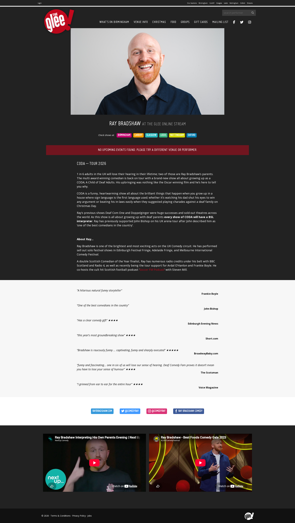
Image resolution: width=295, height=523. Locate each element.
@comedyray (131, 411)
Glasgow (219, 3)
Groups (185, 22)
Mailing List (220, 22)
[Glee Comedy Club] (59, 22)
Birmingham (203, 3)
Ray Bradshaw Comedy (190, 411)
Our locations (192, 3)
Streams (250, 3)
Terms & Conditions (61, 515)
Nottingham (234, 3)
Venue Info (141, 22)
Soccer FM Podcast (152, 269)
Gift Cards (201, 22)
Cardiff (211, 3)
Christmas (159, 22)
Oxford (242, 3)
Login (40, 3)
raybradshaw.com (102, 411)
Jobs (89, 515)
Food (173, 22)
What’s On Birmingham (114, 22)
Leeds (226, 3)
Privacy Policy (79, 515)
